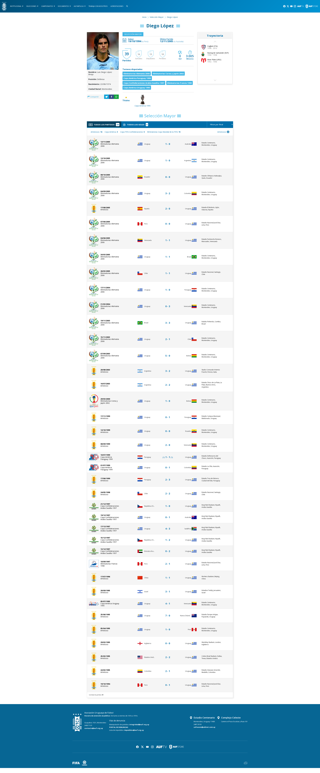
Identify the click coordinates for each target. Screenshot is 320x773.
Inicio (144, 17)
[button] (215, 81)
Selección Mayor (157, 17)
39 (127, 53)
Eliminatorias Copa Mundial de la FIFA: (163, 132)
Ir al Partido (168, 141)
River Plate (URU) (214, 59)
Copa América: (111, 132)
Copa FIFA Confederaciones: (132, 132)
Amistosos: (96, 132)
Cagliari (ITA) (212, 46)
